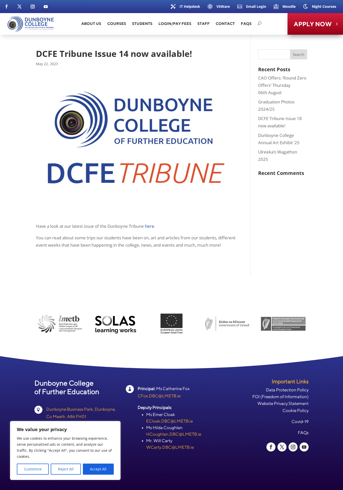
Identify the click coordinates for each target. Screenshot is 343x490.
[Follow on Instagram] (32, 6)
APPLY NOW (313, 23)
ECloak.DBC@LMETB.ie (169, 421)
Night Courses (324, 6)
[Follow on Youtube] (45, 6)
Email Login (256, 6)
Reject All (66, 469)
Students (142, 23)
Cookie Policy (295, 410)
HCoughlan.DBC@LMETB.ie (173, 434)
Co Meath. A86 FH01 (66, 416)
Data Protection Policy (287, 389)
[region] (65, 450)
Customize (33, 469)
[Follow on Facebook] (6, 6)
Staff (203, 23)
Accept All (98, 469)
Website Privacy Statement (283, 403)
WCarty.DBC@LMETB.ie (170, 447)
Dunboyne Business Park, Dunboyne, (81, 409)
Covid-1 (299, 421)
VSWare (223, 6)
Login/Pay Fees (174, 23)
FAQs (246, 23)
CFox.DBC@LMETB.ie (159, 395)
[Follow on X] (19, 6)
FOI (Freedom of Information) (280, 396)
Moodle (289, 6)
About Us (91, 23)
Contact (225, 23)
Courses (116, 23)
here (149, 226)
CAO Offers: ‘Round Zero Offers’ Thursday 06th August (282, 85)
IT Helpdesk (190, 6)
